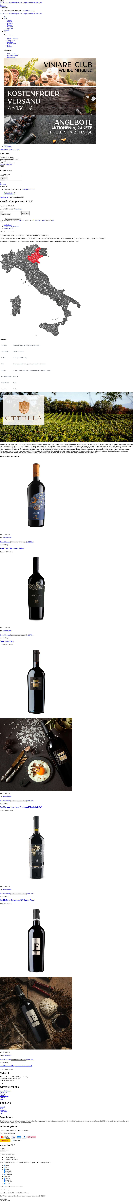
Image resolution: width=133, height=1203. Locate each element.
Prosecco (9, 21)
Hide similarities (10, 1157)
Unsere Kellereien (12, 38)
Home (2, 197)
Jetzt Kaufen (25, 213)
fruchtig (43, 220)
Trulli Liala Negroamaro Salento (12, 548)
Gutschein (10, 28)
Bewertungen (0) (8, 228)
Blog (1, 1099)
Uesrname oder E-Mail (6, 159)
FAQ (8, 45)
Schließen (3, 6)
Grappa (9, 20)
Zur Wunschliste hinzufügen (13, 219)
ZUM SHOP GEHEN (28, 10)
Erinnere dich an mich (8, 163)
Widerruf (2, 1097)
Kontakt (9, 46)
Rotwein (9, 25)
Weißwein (10, 26)
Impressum (3, 1110)
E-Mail (2, 176)
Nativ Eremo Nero (7, 641)
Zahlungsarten (11, 57)
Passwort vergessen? (6, 164)
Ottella (52, 220)
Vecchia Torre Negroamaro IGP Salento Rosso (17, 900)
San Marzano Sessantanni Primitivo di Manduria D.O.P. (21, 807)
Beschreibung (7, 225)
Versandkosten (18, 209)
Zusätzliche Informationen (11, 226)
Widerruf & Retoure (13, 54)
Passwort (2, 161)
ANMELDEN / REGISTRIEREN (10, 149)
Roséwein (10, 23)
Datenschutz (3, 1111)
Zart (34, 220)
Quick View (30, 542)
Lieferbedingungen (12, 55)
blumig (38, 220)
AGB (1, 1108)
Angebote (10, 42)
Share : (2, 222)
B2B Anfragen (11, 43)
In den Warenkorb (5, 214)
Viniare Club (11, 40)
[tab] (68, 225)
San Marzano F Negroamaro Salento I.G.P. (16, 1066)
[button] (66, 4)
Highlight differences (11, 1159)
